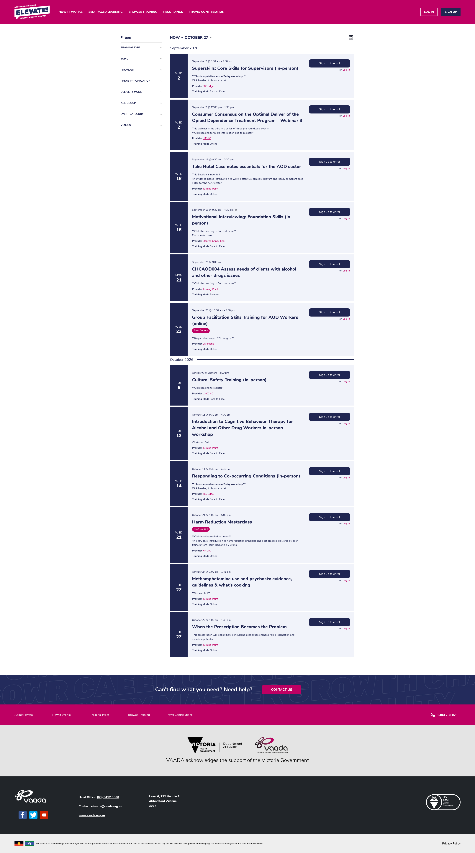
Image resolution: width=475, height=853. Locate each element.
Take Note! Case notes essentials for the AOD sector (246, 166)
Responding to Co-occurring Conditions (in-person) (246, 476)
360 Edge (208, 86)
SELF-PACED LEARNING (106, 12)
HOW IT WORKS (71, 12)
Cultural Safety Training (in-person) (229, 380)
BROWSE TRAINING (143, 12)
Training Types (99, 715)
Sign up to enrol (329, 63)
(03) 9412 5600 (108, 797)
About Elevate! (23, 715)
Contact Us (281, 689)
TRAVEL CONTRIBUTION (206, 12)
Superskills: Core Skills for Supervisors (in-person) (245, 68)
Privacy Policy (451, 844)
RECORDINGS (173, 12)
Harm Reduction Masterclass (222, 522)
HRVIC (207, 138)
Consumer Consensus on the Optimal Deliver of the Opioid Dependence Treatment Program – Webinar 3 (247, 117)
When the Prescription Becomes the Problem (239, 627)
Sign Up (451, 12)
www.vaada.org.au (92, 815)
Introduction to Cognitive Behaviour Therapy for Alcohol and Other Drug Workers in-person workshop (242, 428)
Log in (429, 12)
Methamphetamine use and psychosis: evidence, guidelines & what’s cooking (242, 582)
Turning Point (210, 188)
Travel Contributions (179, 715)
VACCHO (208, 393)
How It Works (61, 715)
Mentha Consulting (214, 241)
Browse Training (139, 715)
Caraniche (208, 343)
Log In (346, 70)
